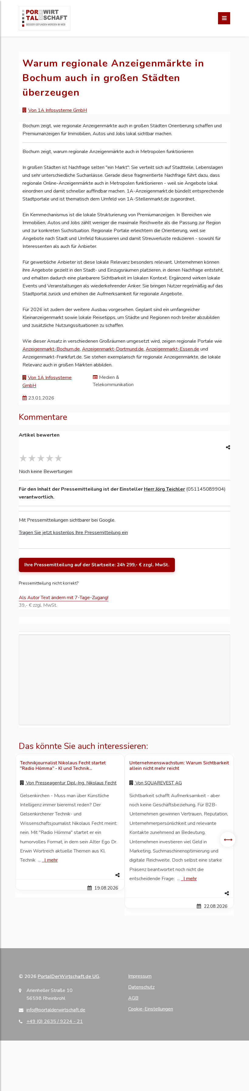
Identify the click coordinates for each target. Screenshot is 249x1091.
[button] (70, 875)
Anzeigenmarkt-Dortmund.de (113, 349)
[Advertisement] (124, 699)
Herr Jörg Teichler (164, 489)
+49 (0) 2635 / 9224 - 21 (54, 1021)
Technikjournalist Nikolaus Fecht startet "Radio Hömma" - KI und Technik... (63, 765)
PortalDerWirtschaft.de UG (68, 976)
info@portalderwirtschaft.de (55, 1010)
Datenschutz (141, 987)
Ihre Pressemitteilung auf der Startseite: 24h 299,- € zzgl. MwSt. (96, 565)
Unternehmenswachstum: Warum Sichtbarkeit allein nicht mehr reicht (179, 765)
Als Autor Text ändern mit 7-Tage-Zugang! (63, 597)
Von (71, 783)
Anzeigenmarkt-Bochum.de (51, 349)
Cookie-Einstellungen (150, 1009)
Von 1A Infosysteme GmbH (57, 110)
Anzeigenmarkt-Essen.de (172, 349)
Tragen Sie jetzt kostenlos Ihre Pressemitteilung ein (73, 532)
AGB (133, 998)
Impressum (140, 976)
